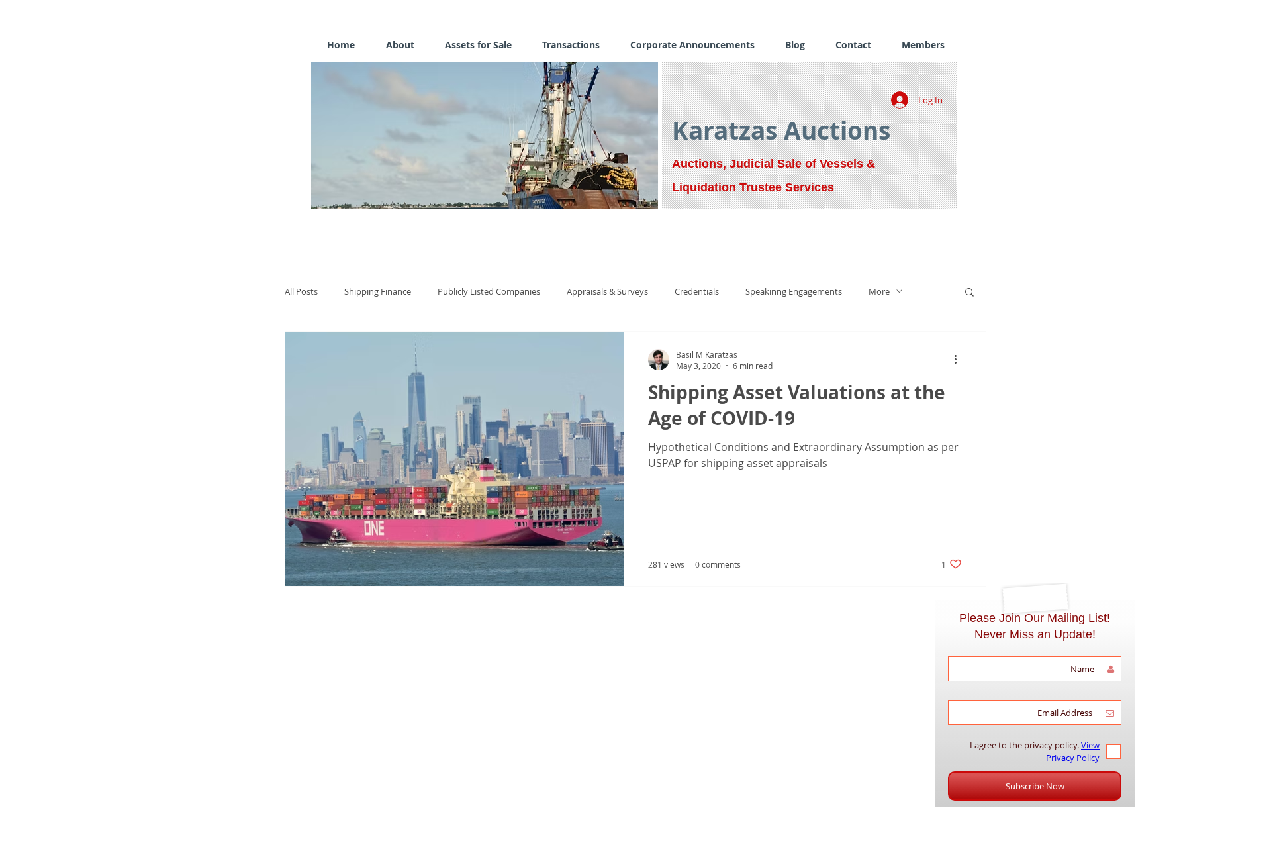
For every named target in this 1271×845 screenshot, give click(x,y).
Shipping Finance (377, 291)
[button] (484, 135)
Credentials (697, 291)
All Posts (301, 291)
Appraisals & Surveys (607, 291)
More (879, 291)
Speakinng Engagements (793, 291)
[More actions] (960, 360)
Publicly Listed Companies (489, 291)
